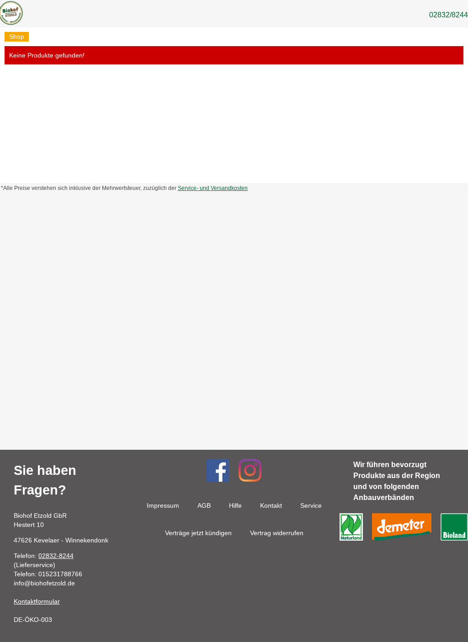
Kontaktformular (37, 601)
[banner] (10, 15)
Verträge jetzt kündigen (198, 533)
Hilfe (235, 505)
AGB (204, 505)
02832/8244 (448, 15)
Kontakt (271, 505)
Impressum (163, 505)
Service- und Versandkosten (213, 188)
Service (311, 505)
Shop (16, 36)
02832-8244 (56, 555)
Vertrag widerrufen (276, 533)
